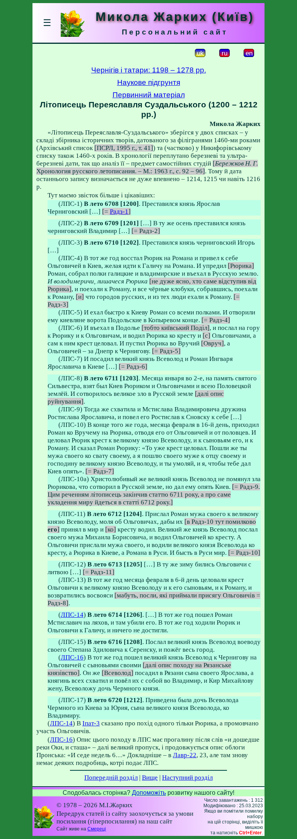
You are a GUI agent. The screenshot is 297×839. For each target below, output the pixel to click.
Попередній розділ (111, 777)
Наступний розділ (187, 777)
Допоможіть (149, 792)
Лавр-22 (184, 755)
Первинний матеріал (149, 95)
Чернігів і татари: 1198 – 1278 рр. (148, 70)
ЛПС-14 (72, 614)
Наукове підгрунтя (148, 82)
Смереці (96, 829)
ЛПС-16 (72, 657)
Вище (150, 777)
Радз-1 (119, 211)
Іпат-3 (91, 723)
